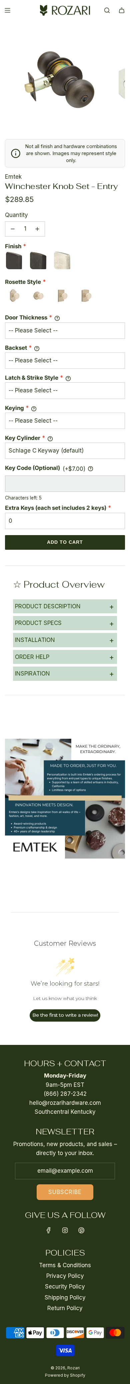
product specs (64, 623)
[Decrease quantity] (12, 229)
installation (64, 640)
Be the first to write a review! (65, 1015)
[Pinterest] (81, 1230)
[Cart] (121, 10)
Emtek (13, 176)
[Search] (107, 10)
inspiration (64, 673)
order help (64, 657)
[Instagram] (65, 1230)
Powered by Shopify (65, 1375)
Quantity (16, 215)
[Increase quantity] (37, 229)
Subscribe (65, 1192)
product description (64, 606)
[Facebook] (48, 1230)
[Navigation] (7, 10)
